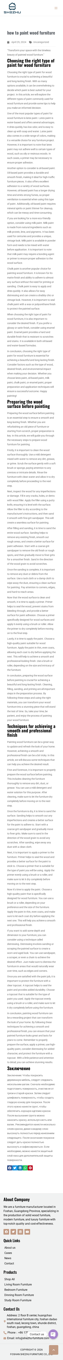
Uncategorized (41, 42)
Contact (9, 1263)
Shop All (9, 1279)
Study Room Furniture (17, 1300)
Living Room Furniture (18, 1284)
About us (9, 1247)
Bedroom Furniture (15, 1289)
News (7, 1258)
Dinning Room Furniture (19, 1295)
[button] (9, 1167)
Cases (8, 1253)
